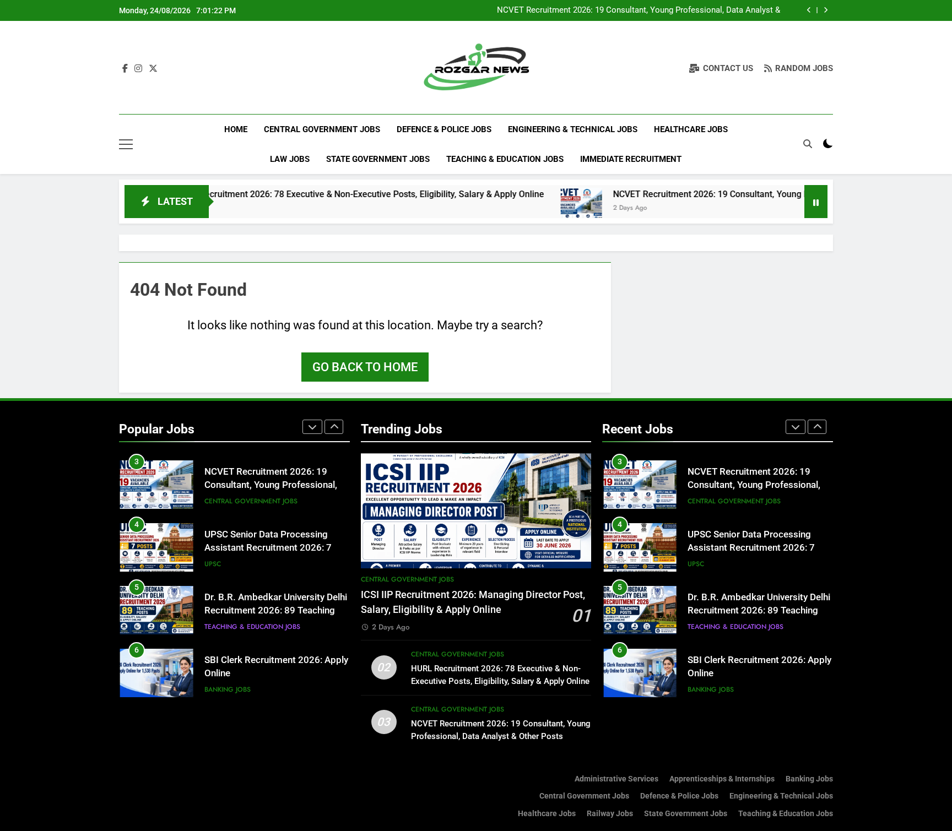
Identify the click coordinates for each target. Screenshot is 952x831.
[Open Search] (807, 143)
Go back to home (365, 367)
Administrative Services (616, 779)
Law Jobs (290, 159)
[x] (153, 68)
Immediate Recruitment (630, 159)
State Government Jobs (378, 159)
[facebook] (125, 68)
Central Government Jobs (322, 129)
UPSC (212, 564)
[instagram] (138, 68)
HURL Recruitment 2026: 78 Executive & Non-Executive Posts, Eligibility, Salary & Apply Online (326, 194)
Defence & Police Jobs (444, 129)
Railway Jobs (610, 813)
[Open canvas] (126, 144)
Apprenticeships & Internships (722, 779)
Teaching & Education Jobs (505, 159)
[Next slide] (825, 10)
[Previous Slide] (809, 10)
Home (235, 129)
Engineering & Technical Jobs (572, 129)
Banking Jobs (227, 689)
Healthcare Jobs (691, 129)
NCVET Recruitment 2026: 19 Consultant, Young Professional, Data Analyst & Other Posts (638, 10)
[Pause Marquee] (815, 201)
